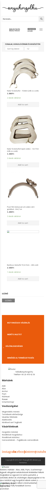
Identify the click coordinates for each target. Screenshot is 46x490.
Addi (3, 386)
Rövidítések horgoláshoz (12, 434)
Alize (4, 388)
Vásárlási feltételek (9, 417)
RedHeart (6, 396)
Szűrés (8, 300)
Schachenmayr (8, 402)
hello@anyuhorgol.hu (24, 372)
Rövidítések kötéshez (10, 437)
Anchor (5, 391)
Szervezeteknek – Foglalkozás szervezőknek (20, 440)
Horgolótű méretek (10, 432)
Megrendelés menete (11, 411)
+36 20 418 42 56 (27, 374)
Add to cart (23, 104)
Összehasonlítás (23, 92)
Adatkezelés (7, 419)
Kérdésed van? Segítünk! (12, 422)
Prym (4, 394)
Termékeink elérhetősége (12, 414)
